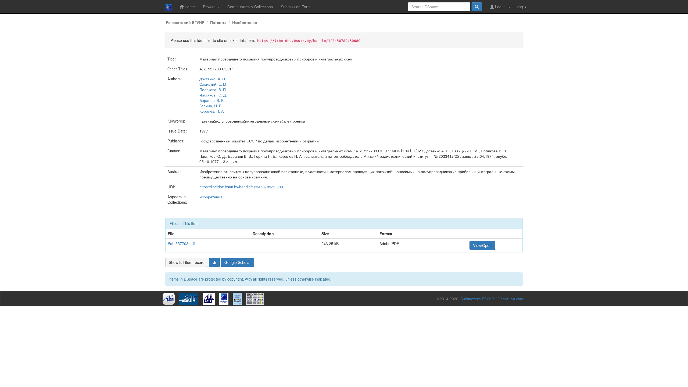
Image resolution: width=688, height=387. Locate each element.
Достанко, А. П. (212, 78)
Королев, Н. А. (212, 111)
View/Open (482, 245)
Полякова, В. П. (213, 89)
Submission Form (296, 6)
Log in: (501, 6)
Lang (519, 6)
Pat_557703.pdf (181, 243)
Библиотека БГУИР (477, 298)
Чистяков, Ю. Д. (213, 95)
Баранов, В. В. (212, 100)
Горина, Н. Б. (211, 105)
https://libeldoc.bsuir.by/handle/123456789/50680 (241, 186)
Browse (210, 6)
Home (189, 6)
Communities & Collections (250, 6)
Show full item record (187, 262)
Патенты (218, 22)
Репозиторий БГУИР (185, 22)
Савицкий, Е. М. (213, 84)
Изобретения (244, 22)
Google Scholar (237, 262)
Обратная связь (511, 298)
